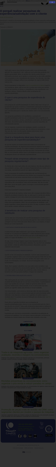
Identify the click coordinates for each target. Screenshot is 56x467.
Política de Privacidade (12, 2)
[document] (28, 233)
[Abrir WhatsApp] (53, 463)
